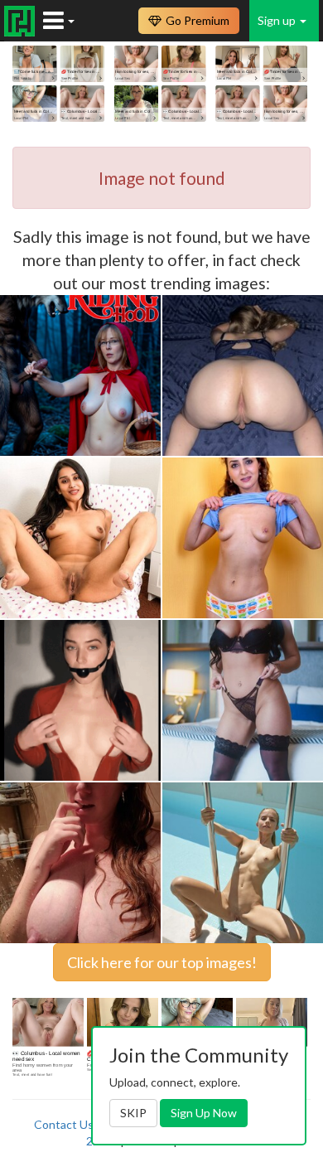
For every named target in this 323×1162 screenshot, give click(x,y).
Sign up (278, 20)
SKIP (133, 1113)
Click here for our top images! (162, 962)
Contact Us (64, 1124)
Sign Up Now (204, 1113)
